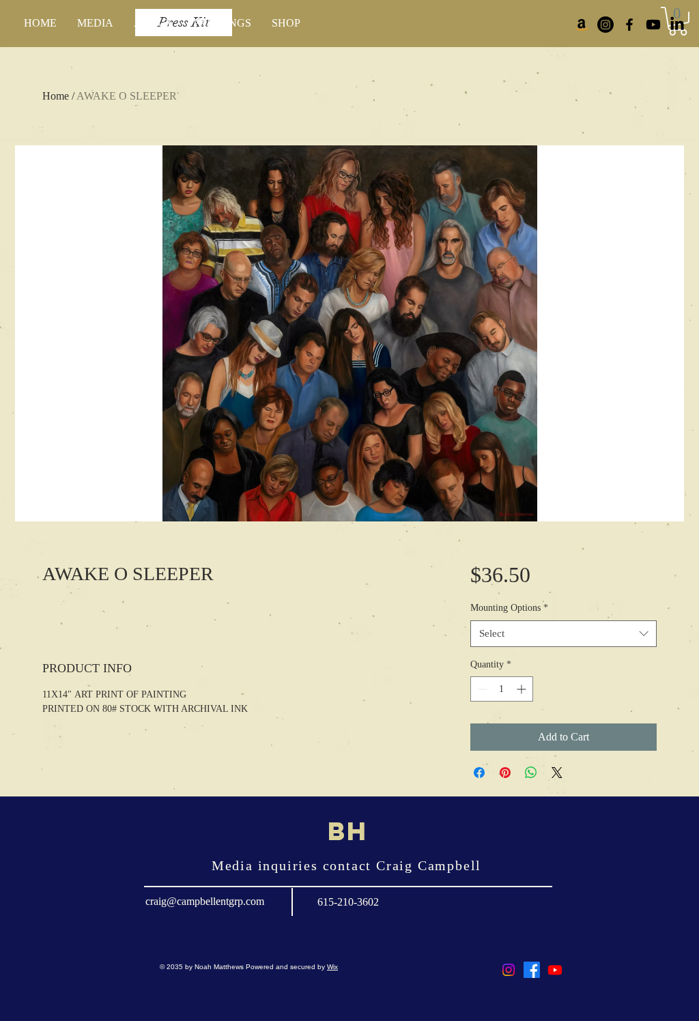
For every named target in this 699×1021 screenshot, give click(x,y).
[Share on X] (557, 772)
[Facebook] (532, 970)
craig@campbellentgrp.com (204, 901)
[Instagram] (605, 24)
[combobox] (563, 633)
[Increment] (522, 689)
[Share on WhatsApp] (531, 772)
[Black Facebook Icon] (629, 24)
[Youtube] (653, 24)
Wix (332, 966)
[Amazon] (581, 24)
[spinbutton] (501, 689)
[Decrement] (480, 689)
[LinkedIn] (677, 24)
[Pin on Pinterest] (505, 772)
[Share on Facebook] (479, 772)
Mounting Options (509, 608)
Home (55, 96)
